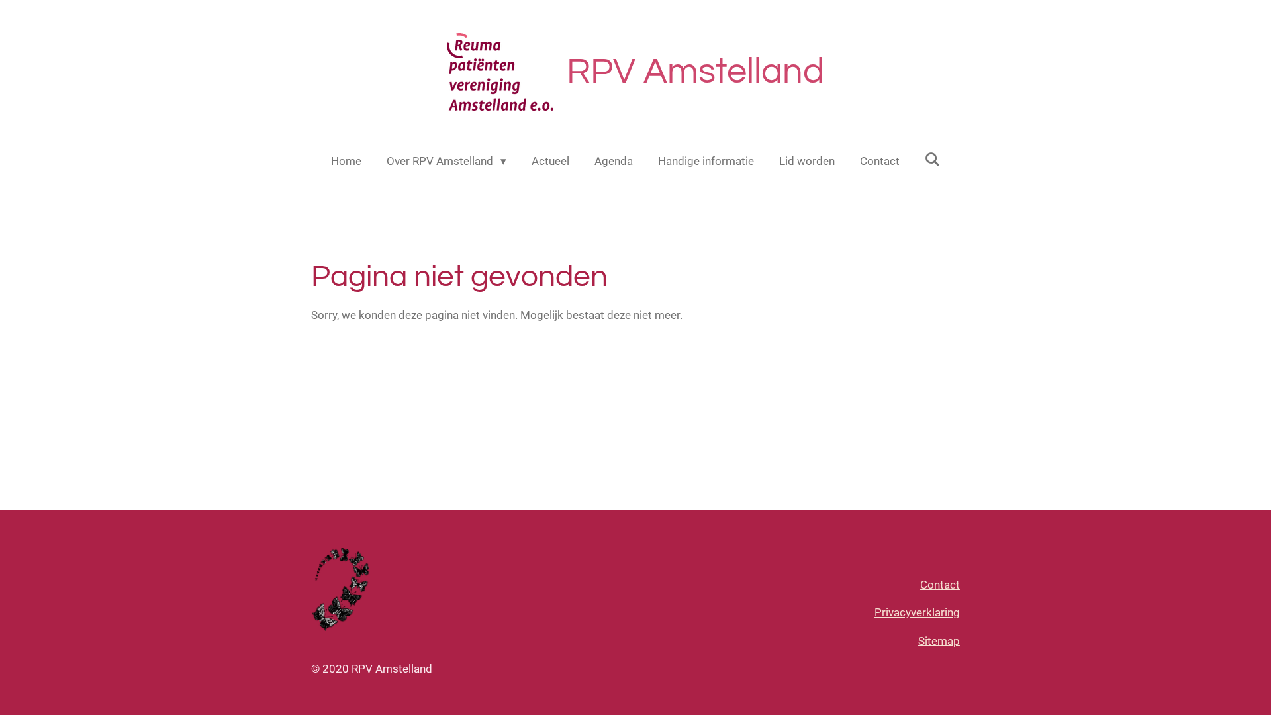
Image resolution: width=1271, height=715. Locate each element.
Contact (940, 584)
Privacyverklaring (917, 612)
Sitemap (939, 640)
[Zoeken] (933, 159)
